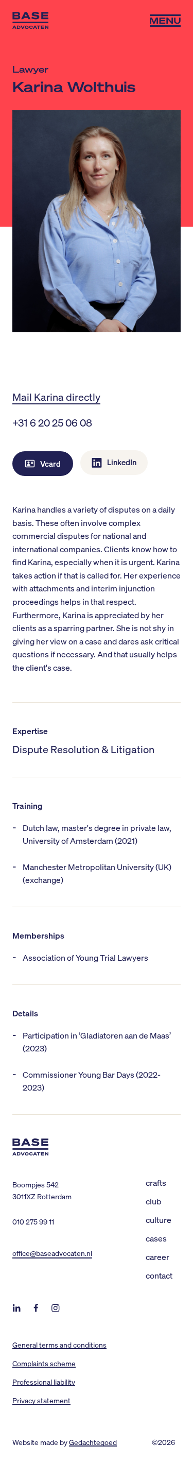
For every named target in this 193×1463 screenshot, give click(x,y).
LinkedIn (121, 462)
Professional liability (43, 1381)
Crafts (156, 1182)
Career (157, 1256)
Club (154, 1201)
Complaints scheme (44, 1363)
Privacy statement (41, 1400)
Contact (159, 1275)
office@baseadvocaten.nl (52, 1252)
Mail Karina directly (56, 396)
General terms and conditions (59, 1344)
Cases (156, 1238)
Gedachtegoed (93, 1442)
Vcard (50, 463)
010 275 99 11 (33, 1221)
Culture (158, 1219)
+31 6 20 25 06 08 (52, 422)
